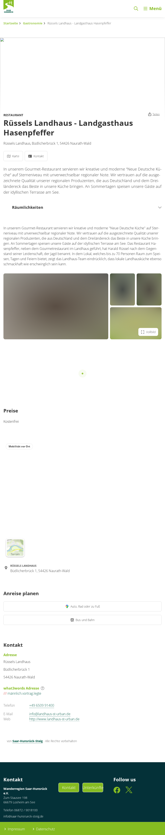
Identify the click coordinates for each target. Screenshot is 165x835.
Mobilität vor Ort (19, 446)
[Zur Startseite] (8, 7)
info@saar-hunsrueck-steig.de (23, 816)
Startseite (10, 23)
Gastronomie (32, 23)
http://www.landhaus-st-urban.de (54, 719)
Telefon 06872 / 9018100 (20, 810)
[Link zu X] (128, 792)
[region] (82, 500)
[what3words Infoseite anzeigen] (42, 688)
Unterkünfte (92, 787)
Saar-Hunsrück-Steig (27, 741)
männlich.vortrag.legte (22, 693)
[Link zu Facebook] (116, 792)
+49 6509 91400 (41, 705)
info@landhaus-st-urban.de (49, 714)
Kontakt (69, 787)
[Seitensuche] (136, 8)
